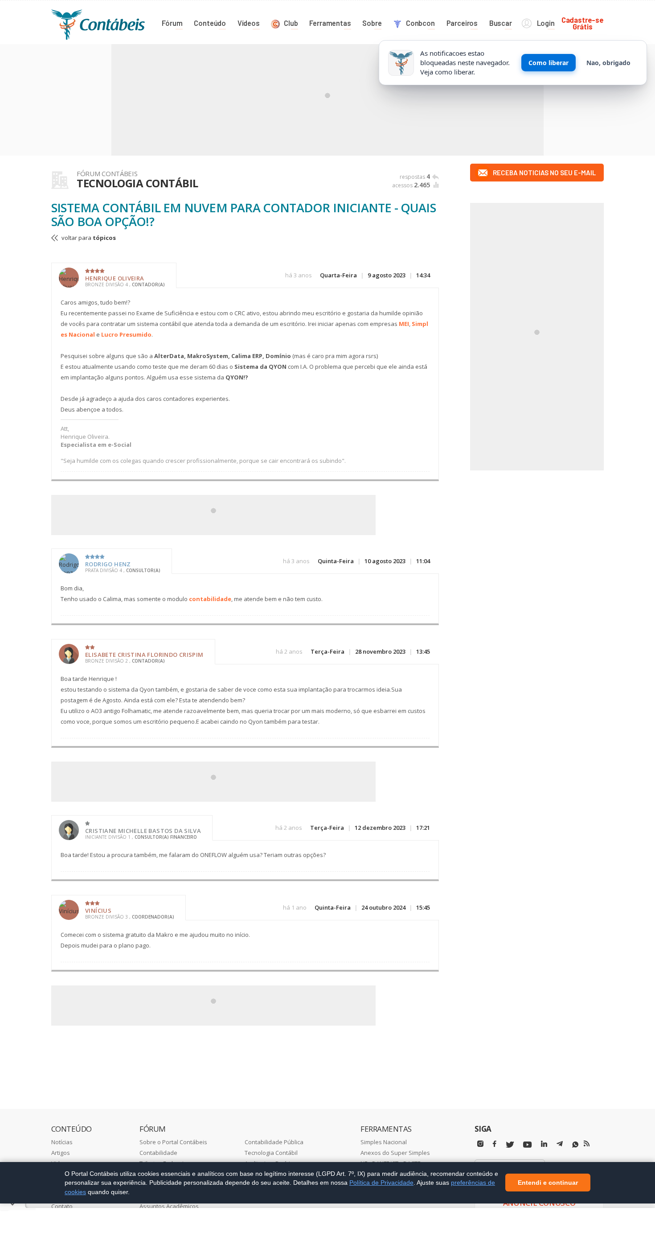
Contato (62, 1206)
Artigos (60, 1153)
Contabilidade (158, 1153)
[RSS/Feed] (586, 1144)
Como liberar (548, 62)
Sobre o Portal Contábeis (173, 1142)
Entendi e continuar (548, 1183)
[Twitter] (509, 1145)
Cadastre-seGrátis (582, 23)
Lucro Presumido (126, 334)
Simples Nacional (383, 1142)
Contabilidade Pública (274, 1142)
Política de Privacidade (381, 1182)
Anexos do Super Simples (395, 1153)
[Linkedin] (544, 1144)
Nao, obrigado (608, 62)
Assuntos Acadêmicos (169, 1206)
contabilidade (210, 599)
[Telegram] (559, 1145)
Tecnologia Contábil (271, 1153)
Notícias (62, 1142)
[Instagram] (480, 1144)
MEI (404, 324)
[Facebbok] (494, 1144)
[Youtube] (527, 1145)
